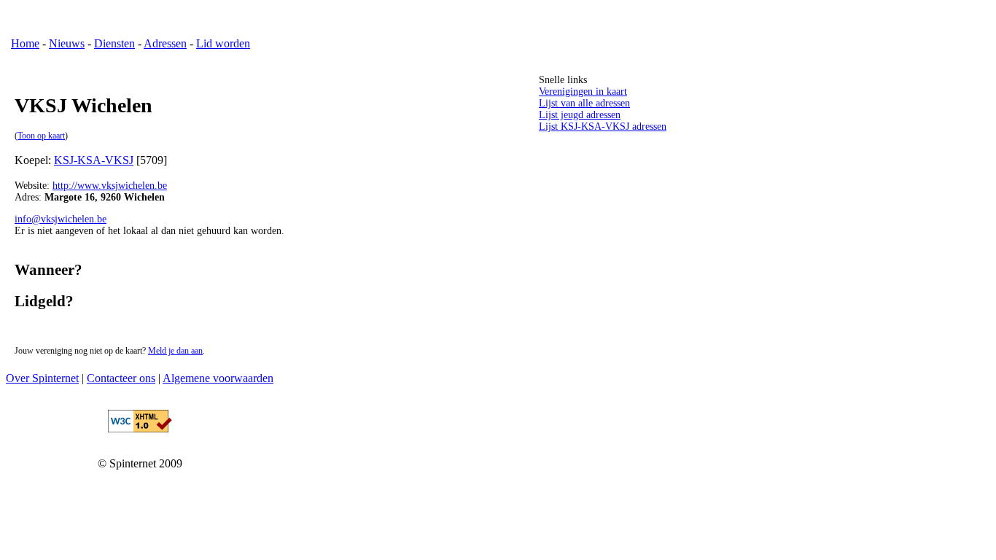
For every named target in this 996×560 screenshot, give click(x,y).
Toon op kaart (41, 136)
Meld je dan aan (175, 351)
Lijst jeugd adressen (579, 114)
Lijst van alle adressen (584, 103)
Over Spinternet (42, 378)
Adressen (165, 43)
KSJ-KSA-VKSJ (93, 160)
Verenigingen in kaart (583, 91)
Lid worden (223, 43)
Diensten (114, 43)
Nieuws (67, 43)
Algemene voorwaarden (218, 378)
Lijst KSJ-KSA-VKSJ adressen (602, 126)
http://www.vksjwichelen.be (109, 185)
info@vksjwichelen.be (60, 219)
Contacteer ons (121, 378)
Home (25, 43)
